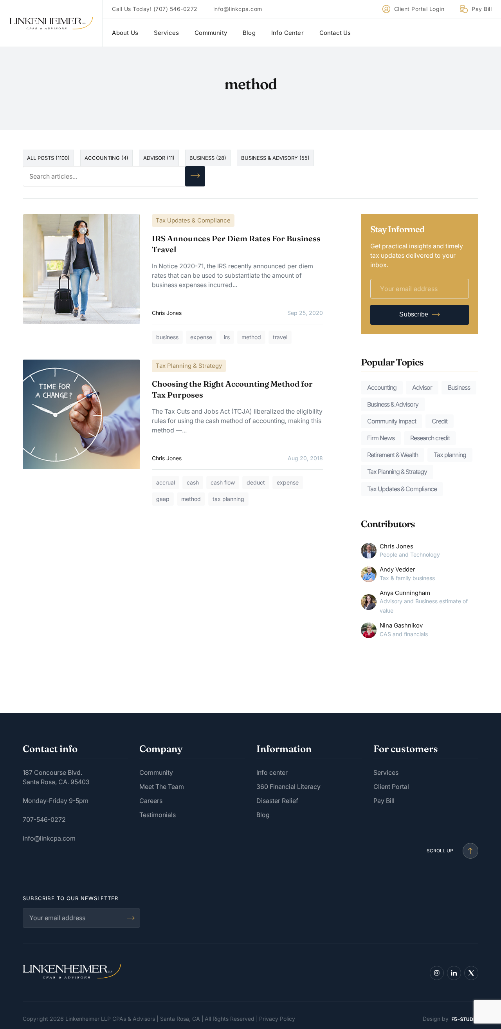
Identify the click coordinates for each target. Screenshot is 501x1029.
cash (193, 482)
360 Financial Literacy (288, 786)
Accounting (381, 387)
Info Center (287, 32)
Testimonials (157, 815)
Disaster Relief (277, 801)
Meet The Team (161, 786)
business (167, 337)
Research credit (430, 438)
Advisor (422, 387)
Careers (150, 801)
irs (227, 337)
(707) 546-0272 (175, 9)
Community (211, 32)
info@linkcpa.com (237, 9)
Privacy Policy (277, 1018)
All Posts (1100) (48, 158)
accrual (165, 482)
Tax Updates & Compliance (193, 220)
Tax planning (450, 455)
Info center (272, 772)
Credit (439, 421)
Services (166, 32)
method (251, 337)
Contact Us (335, 32)
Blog (249, 32)
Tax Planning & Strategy (189, 365)
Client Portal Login (419, 9)
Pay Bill (482, 9)
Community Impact (391, 421)
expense (201, 337)
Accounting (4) (106, 158)
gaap (162, 499)
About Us (125, 32)
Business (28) (207, 158)
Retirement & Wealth (392, 455)
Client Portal (391, 786)
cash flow (223, 482)
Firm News (381, 438)
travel (280, 337)
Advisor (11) (159, 158)
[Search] (195, 176)
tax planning (228, 499)
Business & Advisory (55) (275, 158)
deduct (256, 482)
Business (459, 387)
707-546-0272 (44, 819)
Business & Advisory (392, 404)
